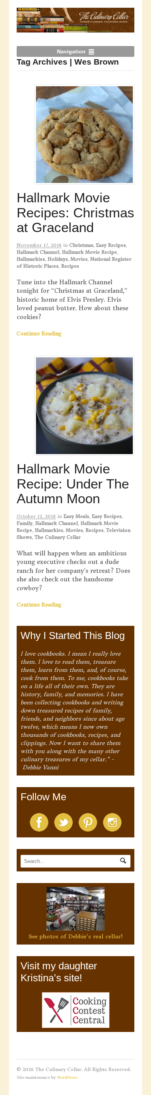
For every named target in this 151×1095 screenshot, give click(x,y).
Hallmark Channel (38, 252)
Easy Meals (76, 516)
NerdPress (67, 1077)
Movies (79, 259)
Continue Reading (39, 333)
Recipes (70, 266)
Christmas (81, 245)
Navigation (71, 51)
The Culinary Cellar (57, 537)
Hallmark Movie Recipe (89, 252)
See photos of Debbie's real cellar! (76, 936)
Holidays (58, 259)
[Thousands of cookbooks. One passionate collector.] (76, 28)
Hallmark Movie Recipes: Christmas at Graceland (75, 212)
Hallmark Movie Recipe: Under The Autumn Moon (73, 483)
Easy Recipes (111, 245)
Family (25, 523)
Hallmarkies (31, 259)
